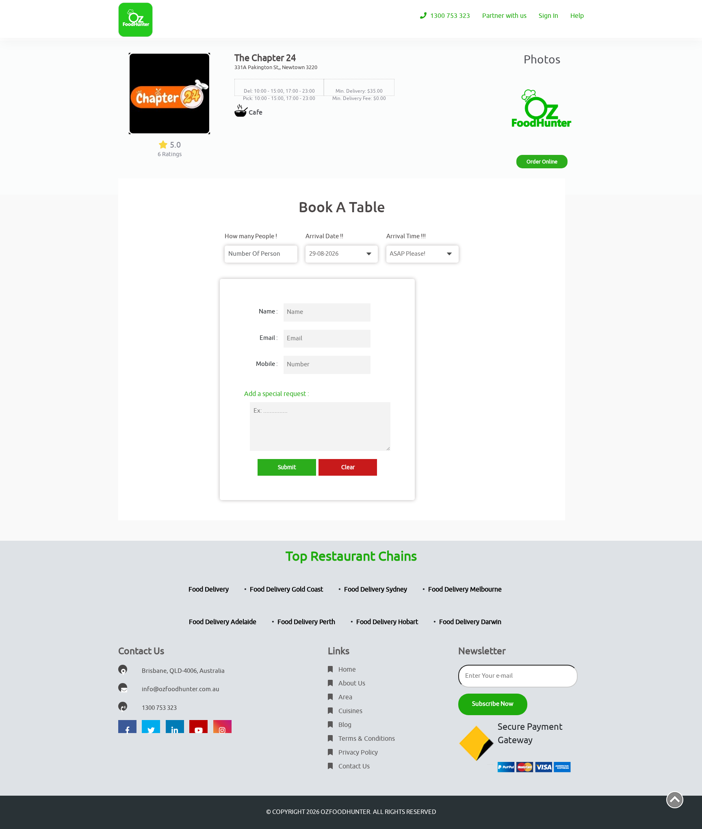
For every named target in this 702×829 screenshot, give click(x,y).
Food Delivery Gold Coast (286, 589)
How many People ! (251, 236)
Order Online (541, 161)
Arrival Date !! (324, 236)
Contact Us (353, 766)
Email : (269, 338)
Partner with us (504, 16)
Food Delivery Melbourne (465, 589)
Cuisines (349, 711)
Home (346, 670)
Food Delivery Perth (306, 622)
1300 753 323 (449, 16)
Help (577, 16)
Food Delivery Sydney (375, 589)
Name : (268, 311)
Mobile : (267, 364)
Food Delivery (208, 589)
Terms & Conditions (366, 739)
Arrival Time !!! (406, 236)
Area (344, 697)
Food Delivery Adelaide (222, 622)
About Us (351, 683)
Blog (344, 725)
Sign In (548, 16)
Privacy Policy (357, 752)
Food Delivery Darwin (470, 622)
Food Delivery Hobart (387, 622)
